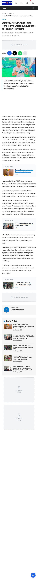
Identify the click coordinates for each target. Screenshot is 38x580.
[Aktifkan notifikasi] (33, 575)
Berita (10, 13)
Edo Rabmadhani (8, 33)
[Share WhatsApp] (20, 53)
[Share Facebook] (9, 53)
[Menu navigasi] (34, 8)
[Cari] (17, 3)
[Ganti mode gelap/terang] (23, 3)
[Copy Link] (25, 53)
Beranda (4, 13)
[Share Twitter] (14, 53)
